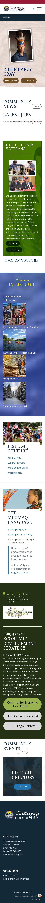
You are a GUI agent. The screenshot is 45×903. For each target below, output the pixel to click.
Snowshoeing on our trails (15, 406)
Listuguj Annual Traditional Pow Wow (21, 327)
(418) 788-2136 (10, 848)
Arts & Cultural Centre (18, 467)
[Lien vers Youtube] (40, 900)
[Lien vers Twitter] (36, 900)
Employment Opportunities (16, 878)
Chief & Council (10, 875)
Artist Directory (15, 472)
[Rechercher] (33, 9)
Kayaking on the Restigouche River (19, 352)
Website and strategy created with (25, 896)
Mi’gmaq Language (17, 529)
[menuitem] (33, 9)
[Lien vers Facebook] (32, 900)
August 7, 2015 (19, 572)
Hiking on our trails (12, 378)
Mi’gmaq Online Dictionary (20, 534)
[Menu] (38, 9)
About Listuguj (15, 457)
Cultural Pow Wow (16, 462)
